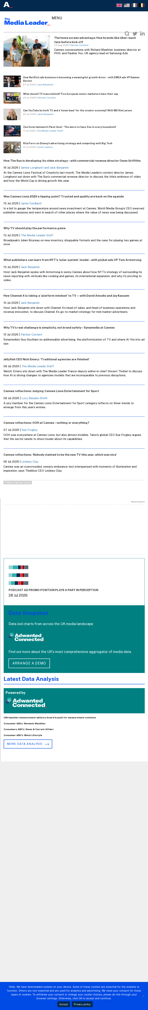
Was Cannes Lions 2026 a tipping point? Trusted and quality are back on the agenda (63, 196)
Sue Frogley (30, 429)
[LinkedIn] (142, 33)
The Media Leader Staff (50, 130)
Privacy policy (82, 1004)
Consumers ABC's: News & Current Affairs (29, 729)
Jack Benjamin (45, 84)
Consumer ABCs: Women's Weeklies (24, 723)
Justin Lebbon (45, 147)
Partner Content (79, 45)
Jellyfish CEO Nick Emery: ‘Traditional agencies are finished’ (46, 359)
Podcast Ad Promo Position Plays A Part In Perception (53, 590)
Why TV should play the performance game (34, 228)
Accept (63, 1004)
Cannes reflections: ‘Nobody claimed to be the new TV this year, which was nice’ (60, 454)
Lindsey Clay (29, 461)
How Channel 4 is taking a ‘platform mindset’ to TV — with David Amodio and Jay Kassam (66, 295)
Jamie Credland (31, 203)
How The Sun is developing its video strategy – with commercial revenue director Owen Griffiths (72, 160)
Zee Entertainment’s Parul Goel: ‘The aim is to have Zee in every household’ (69, 127)
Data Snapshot (28, 612)
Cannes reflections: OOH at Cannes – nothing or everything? (46, 422)
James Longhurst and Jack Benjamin (45, 167)
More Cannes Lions (17, 482)
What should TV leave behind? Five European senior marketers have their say (70, 93)
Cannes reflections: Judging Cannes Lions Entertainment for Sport (51, 391)
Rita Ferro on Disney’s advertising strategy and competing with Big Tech (67, 143)
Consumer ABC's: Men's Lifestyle (23, 735)
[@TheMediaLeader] (134, 33)
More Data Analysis (25, 743)
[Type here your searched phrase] (127, 33)
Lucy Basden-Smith (34, 398)
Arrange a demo (29, 663)
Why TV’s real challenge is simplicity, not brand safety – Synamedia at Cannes (59, 327)
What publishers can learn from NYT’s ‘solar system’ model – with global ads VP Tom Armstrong (72, 259)
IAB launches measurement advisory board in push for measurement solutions (50, 717)
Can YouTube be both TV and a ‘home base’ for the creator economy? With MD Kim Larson (77, 110)
